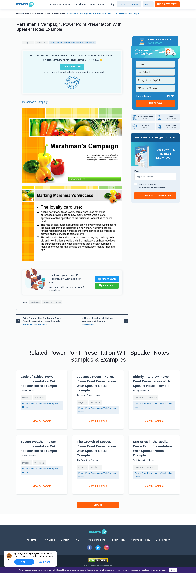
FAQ (77, 539)
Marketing (35, 302)
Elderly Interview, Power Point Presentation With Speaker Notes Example (151, 381)
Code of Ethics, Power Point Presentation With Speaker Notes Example (39, 381)
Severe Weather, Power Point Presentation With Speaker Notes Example (39, 446)
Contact (65, 539)
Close (173, 570)
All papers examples (59, 4)
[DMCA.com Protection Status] (98, 560)
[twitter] (98, 547)
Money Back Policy (140, 539)
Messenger (109, 279)
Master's (48, 302)
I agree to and (152, 186)
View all (98, 504)
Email (136, 171)
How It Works (48, 539)
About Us (31, 539)
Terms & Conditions (95, 539)
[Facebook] (89, 547)
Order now (155, 103)
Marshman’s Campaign (35, 102)
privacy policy (161, 570)
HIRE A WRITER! (167, 4)
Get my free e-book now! (155, 195)
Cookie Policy (163, 539)
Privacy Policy (118, 539)
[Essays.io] (98, 531)
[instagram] (106, 547)
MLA (58, 302)
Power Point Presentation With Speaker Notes (72, 42)
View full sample (41, 421)
